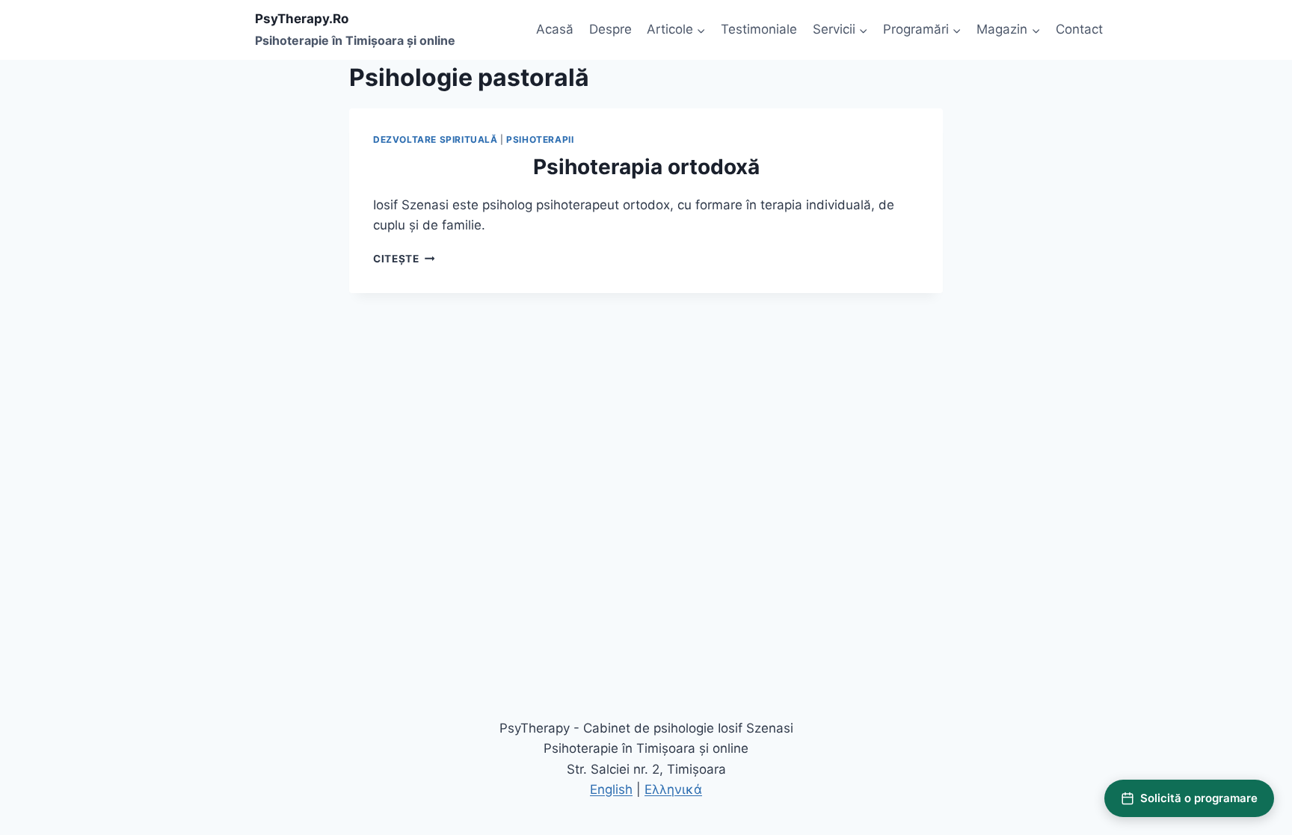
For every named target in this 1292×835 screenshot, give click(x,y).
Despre (610, 29)
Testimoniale (759, 29)
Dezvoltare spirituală (435, 139)
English (611, 789)
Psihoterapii (539, 139)
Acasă (554, 29)
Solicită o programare (1199, 798)
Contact (1079, 29)
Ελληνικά (673, 789)
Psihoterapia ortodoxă (646, 166)
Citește (403, 259)
